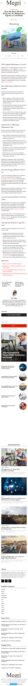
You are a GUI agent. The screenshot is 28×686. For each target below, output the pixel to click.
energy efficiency (6, 255)
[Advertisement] (14, 427)
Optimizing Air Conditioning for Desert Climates (8, 396)
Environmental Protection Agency (8, 178)
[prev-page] (22, 334)
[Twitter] (9, 580)
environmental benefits (8, 82)
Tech (2, 496)
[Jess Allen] (14, 293)
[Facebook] (2, 580)
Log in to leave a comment (14, 314)
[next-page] (24, 334)
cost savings (10, 69)
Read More (19, 684)
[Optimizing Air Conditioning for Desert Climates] (23, 396)
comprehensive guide (18, 209)
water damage (7, 217)
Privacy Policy (14, 328)
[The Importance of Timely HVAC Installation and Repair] (14, 347)
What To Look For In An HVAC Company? (12, 263)
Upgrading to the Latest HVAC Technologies (11, 640)
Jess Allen (14, 19)
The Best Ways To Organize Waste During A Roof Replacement (9, 377)
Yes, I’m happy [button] (13, 684)
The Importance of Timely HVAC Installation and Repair (14, 355)
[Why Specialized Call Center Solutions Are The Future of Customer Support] (23, 367)
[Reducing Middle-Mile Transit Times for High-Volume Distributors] (23, 387)
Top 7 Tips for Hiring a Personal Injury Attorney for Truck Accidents (7, 284)
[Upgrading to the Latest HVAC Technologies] (23, 406)
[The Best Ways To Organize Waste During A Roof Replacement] (23, 377)
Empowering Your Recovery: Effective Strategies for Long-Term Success (19, 284)
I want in (13, 325)
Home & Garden (14, 9)
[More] (22, 56)
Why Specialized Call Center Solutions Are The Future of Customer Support (7, 367)
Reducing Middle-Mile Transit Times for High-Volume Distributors (9, 387)
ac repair (19, 69)
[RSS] (6, 580)
